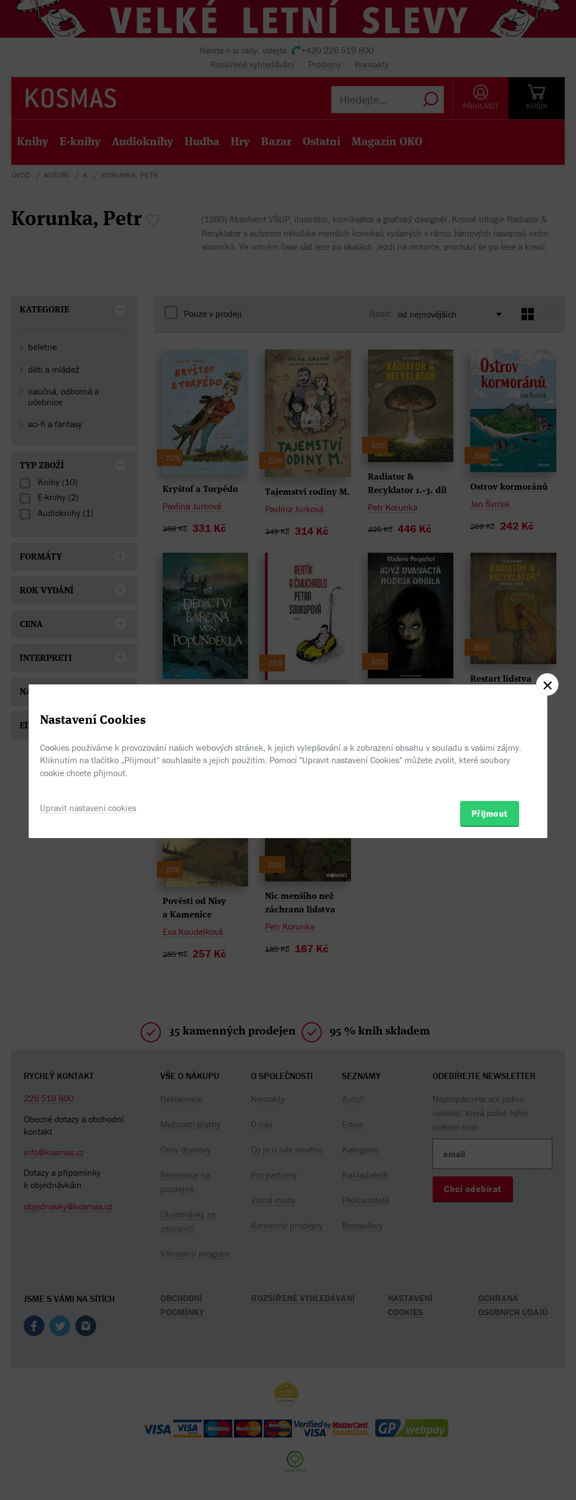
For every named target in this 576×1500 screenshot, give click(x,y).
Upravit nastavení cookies (88, 807)
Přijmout (489, 813)
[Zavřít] (547, 684)
